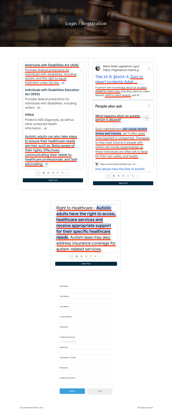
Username (64, 286)
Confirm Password (67, 337)
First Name (64, 296)
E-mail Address (66, 317)
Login (100, 391)
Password (64, 327)
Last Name (64, 306)
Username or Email (67, 357)
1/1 (38, 173)
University (64, 347)
